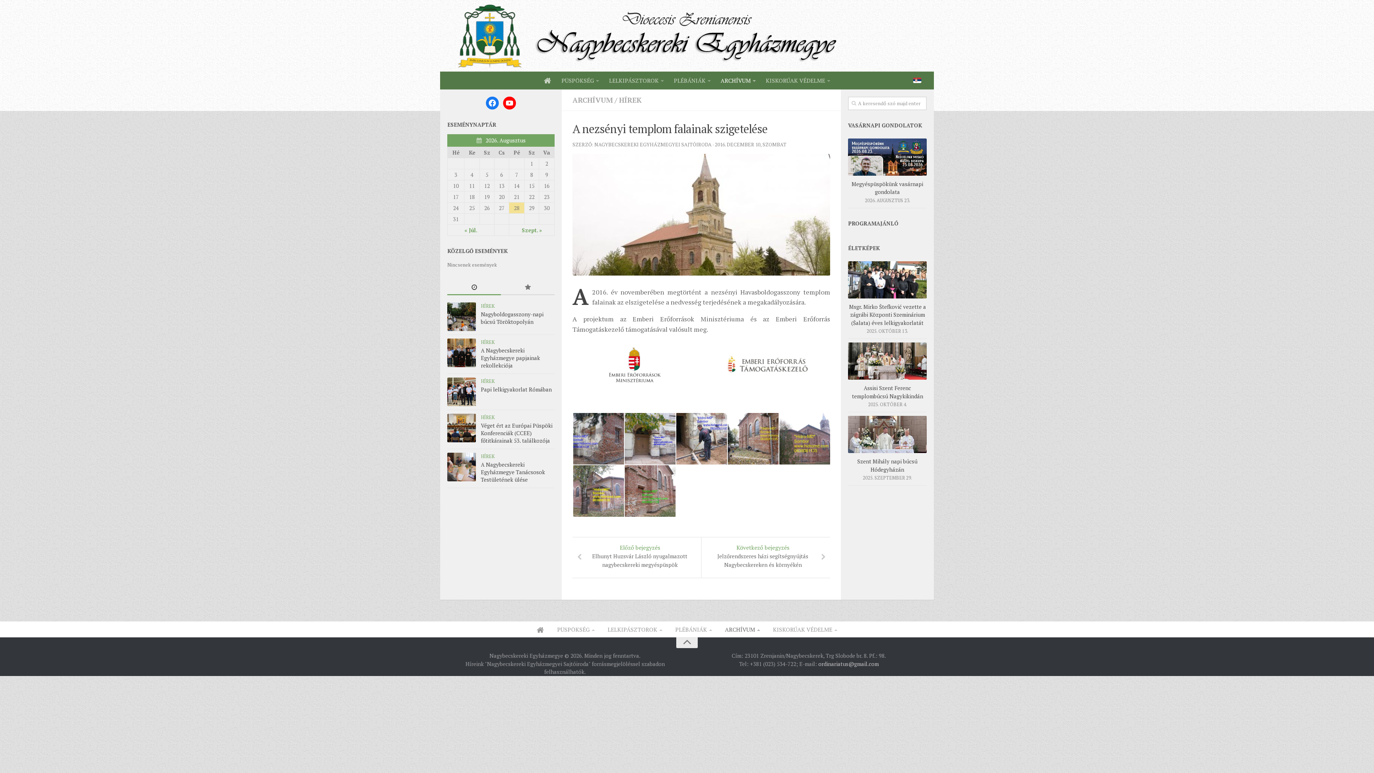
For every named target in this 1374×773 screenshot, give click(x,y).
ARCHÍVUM (736, 80)
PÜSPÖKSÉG (577, 80)
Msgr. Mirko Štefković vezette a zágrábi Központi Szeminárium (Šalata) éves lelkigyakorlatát (887, 314)
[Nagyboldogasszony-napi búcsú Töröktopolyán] (461, 316)
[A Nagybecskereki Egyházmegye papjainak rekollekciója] (461, 353)
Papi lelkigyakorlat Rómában (516, 389)
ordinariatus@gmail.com (848, 663)
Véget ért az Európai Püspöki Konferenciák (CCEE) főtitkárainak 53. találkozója (516, 433)
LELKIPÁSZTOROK (634, 80)
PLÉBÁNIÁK (690, 80)
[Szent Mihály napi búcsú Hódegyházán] (887, 434)
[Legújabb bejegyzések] (474, 287)
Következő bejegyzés (762, 556)
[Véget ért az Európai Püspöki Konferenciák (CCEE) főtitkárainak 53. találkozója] (461, 428)
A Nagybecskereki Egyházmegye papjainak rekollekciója (510, 358)
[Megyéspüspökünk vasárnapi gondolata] (887, 157)
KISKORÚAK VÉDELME (795, 80)
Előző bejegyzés (639, 556)
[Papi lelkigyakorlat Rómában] (461, 392)
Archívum (592, 100)
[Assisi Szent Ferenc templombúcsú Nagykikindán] (887, 361)
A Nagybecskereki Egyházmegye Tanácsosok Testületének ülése (513, 472)
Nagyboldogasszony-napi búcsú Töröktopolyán (512, 318)
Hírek (630, 100)
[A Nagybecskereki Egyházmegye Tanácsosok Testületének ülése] (461, 467)
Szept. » (532, 230)
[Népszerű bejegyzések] (528, 287)
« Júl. (470, 230)
